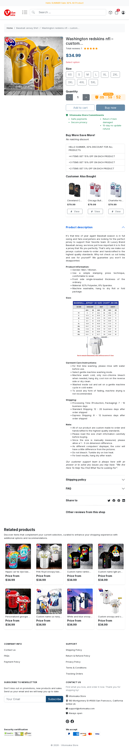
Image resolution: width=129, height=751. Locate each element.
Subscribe (54, 699)
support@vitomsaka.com (82, 708)
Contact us (10, 650)
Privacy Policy (73, 661)
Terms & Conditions (76, 667)
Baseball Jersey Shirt (27, 28)
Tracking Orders (74, 673)
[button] (26, 12)
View (76, 211)
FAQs (6, 655)
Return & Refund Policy (78, 655)
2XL (115, 74)
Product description (79, 227)
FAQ (68, 488)
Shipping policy (76, 479)
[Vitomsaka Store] (10, 13)
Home (10, 28)
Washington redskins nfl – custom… (60, 28)
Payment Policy (12, 661)
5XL (93, 82)
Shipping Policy (74, 650)
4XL (81, 82)
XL (104, 74)
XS (70, 74)
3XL (70, 82)
